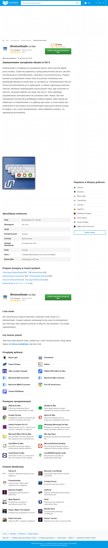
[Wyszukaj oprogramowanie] (77, 3)
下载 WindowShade (35, 272)
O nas (5, 534)
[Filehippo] (10, 3)
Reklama (22, 534)
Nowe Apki (62, 538)
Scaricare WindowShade (12, 280)
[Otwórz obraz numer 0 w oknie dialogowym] (19, 173)
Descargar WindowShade (35, 280)
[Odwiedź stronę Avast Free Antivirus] (58, 45)
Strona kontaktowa (19, 344)
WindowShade (23, 46)
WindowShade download (38, 276)
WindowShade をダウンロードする (16, 283)
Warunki (6, 538)
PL (100, 3)
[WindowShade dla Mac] (5, 48)
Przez (15, 50)
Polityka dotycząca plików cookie (24, 538)
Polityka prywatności (47, 538)
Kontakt (13, 534)
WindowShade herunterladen (13, 276)
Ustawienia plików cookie (86, 538)
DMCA (71, 538)
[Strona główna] (3, 40)
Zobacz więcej (90, 232)
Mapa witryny (33, 534)
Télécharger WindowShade (13, 272)
